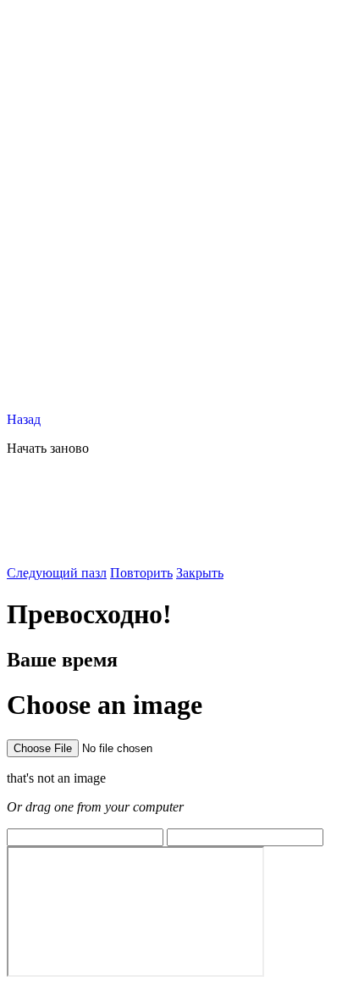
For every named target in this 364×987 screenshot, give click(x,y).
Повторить (141, 573)
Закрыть (199, 573)
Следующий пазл (57, 573)
